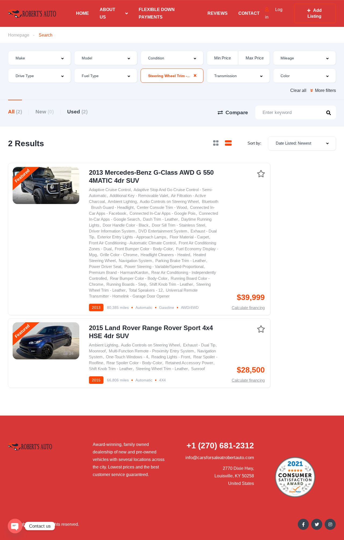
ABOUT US (107, 13)
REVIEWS (217, 13)
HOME (82, 13)
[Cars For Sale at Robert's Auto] (32, 13)
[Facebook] (303, 524)
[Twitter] (316, 524)
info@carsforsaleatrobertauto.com (219, 457)
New (44, 112)
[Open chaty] (15, 526)
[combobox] (39, 58)
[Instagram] (330, 524)
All (15, 112)
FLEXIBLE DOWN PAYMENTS (157, 13)
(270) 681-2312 (220, 445)
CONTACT (249, 13)
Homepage (18, 35)
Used (77, 112)
